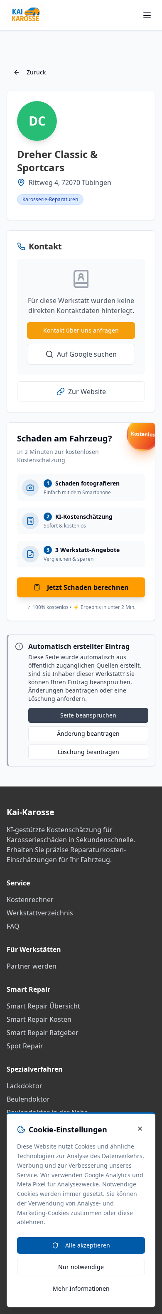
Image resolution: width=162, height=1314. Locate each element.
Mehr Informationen (81, 1288)
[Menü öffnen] (147, 15)
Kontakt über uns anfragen (81, 330)
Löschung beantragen (88, 752)
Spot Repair (25, 1045)
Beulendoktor (28, 1099)
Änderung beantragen (88, 733)
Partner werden (31, 966)
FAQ (13, 926)
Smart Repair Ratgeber (43, 1032)
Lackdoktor (24, 1085)
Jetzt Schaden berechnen (88, 587)
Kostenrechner (30, 899)
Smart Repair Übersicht (43, 1006)
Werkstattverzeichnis (40, 912)
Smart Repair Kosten (39, 1019)
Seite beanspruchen (88, 715)
